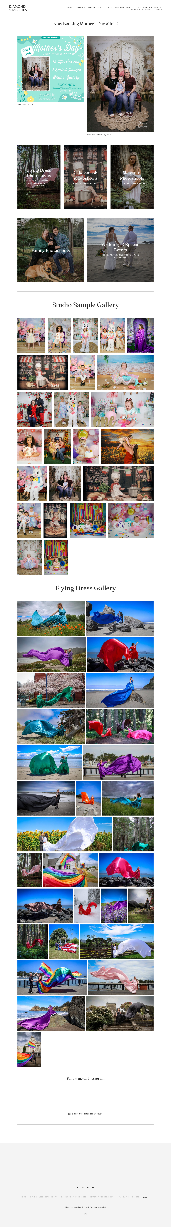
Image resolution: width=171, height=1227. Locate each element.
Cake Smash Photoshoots (120, 7)
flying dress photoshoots (90, 7)
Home (70, 7)
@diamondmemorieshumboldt (87, 1114)
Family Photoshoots (140, 9)
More (158, 9)
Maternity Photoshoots (150, 7)
